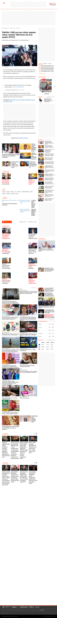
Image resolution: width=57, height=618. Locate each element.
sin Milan (8, 193)
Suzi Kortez (13, 193)
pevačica (11, 191)
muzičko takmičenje (25, 191)
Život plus (10, 610)
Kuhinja (14, 610)
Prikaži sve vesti (42, 73)
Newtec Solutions (48, 616)
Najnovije (40, 63)
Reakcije (49, 63)
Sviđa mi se (22, 221)
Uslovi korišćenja (41, 610)
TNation (53, 616)
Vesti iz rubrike (5, 462)
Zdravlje (7, 610)
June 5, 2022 (21, 90)
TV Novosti (33, 610)
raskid (8, 191)
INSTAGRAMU (20, 138)
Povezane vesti (5, 433)
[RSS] (54, 139)
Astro (21, 610)
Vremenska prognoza (42, 321)
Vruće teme (5, 197)
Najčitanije (45, 63)
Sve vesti (40, 139)
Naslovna (3, 610)
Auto (30, 610)
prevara (4, 191)
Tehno (28, 610)
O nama (37, 610)
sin (15, 191)
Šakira (31, 191)
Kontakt (7, 613)
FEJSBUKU (26, 138)
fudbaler (18, 191)
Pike (17, 193)
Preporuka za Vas (6, 171)
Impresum (3, 613)
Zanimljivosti (24, 610)
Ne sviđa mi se (31, 221)
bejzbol (4, 193)
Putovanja (17, 610)
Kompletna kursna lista (51, 339)
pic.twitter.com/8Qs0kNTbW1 (17, 87)
